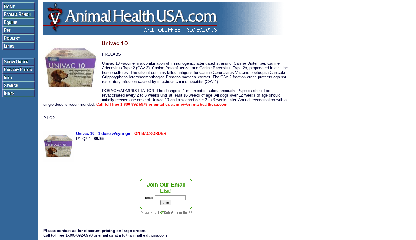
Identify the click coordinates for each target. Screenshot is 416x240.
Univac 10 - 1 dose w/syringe (103, 133)
